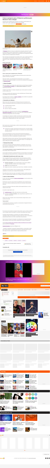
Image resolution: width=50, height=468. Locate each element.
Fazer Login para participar (17, 251)
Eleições (5, 379)
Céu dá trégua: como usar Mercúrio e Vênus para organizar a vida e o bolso (33, 408)
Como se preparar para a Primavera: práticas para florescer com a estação (18, 222)
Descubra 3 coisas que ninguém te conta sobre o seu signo (31, 402)
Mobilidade (30, 379)
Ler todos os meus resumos (34, 297)
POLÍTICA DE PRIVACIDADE (32, 458)
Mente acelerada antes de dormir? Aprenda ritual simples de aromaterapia (20, 408)
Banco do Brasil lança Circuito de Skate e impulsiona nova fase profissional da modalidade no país (20, 429)
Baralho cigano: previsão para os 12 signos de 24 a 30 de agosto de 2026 (33, 429)
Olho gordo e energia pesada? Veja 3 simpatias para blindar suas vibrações (18, 402)
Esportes (18, 427)
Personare (12, 223)
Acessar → (10, 307)
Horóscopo (19, 240)
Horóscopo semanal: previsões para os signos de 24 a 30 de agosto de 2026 (5, 423)
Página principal (4, 1)
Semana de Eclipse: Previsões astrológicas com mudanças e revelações (8, 429)
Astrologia (1, 421)
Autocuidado (10, 240)
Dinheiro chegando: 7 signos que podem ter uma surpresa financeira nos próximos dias (19, 423)
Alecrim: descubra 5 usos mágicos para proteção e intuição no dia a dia (4, 402)
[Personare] (4, 233)
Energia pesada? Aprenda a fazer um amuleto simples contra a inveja (8, 408)
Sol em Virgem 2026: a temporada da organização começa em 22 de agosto (30, 423)
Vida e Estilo (23, 240)
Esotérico (6, 240)
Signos (31, 14)
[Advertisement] (44, 408)
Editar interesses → (47, 289)
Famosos (18, 379)
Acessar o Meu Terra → (12, 285)
